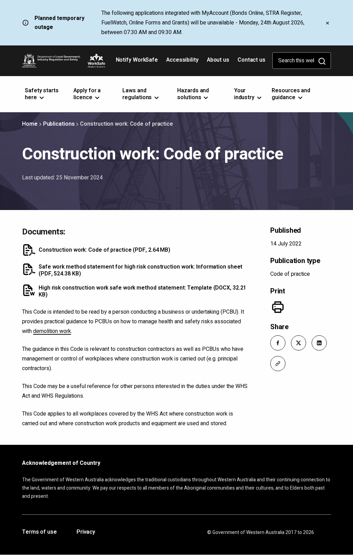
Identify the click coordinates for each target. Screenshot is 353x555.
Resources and (291, 94)
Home (30, 124)
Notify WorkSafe (137, 60)
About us (218, 60)
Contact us (251, 60)
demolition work (52, 331)
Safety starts (42, 94)
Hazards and (193, 94)
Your (245, 94)
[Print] (277, 307)
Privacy (86, 532)
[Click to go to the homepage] (63, 60)
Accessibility (183, 62)
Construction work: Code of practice (104, 250)
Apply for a (87, 94)
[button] (277, 342)
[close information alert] (327, 23)
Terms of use (39, 532)
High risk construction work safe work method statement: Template (142, 291)
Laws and (137, 94)
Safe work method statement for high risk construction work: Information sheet (140, 270)
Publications (59, 124)
